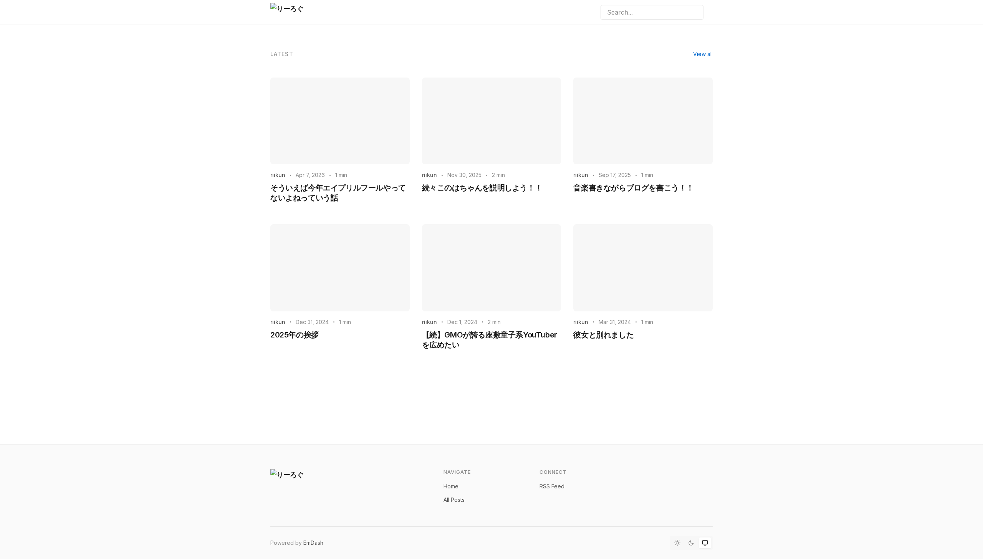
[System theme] (705, 543)
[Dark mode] (691, 543)
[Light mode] (677, 543)
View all (703, 54)
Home (451, 486)
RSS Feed (551, 486)
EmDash (313, 542)
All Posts (454, 499)
